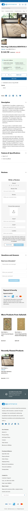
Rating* (14, 183)
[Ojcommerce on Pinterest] (15, 423)
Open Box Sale (5, 453)
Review (14, 194)
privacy (15, 241)
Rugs (24, 11)
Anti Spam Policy (6, 437)
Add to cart (18, 74)
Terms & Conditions (6, 466)
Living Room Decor (18, 11)
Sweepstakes (5, 469)
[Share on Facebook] (6, 95)
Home (3, 11)
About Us (4, 432)
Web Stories (5, 442)
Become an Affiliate (6, 445)
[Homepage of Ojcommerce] (9, 4)
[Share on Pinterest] (13, 95)
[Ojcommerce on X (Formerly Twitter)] (18, 423)
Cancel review (9, 244)
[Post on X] (16, 95)
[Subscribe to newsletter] (24, 495)
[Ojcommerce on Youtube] (6, 423)
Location (14, 230)
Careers (4, 440)
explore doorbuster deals (14, 1)
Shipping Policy (5, 461)
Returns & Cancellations (8, 464)
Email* (14, 224)
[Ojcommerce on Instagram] (9, 423)
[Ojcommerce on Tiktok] (12, 423)
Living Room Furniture (9, 11)
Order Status (5, 459)
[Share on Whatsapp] (9, 95)
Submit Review (19, 244)
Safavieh (3, 49)
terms (23, 239)
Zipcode (3, 85)
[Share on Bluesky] (20, 95)
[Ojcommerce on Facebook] (2, 423)
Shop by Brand (5, 456)
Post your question (14, 280)
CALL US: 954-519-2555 (8, 480)
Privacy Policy (5, 434)
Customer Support (6, 478)
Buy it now (14, 78)
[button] (9, 185)
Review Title (14, 188)
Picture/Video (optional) (14, 206)
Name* (14, 218)
